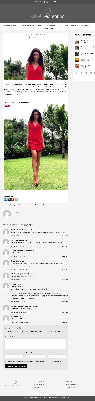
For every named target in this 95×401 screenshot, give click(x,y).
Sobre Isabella (10, 25)
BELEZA (36, 387)
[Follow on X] (50, 2)
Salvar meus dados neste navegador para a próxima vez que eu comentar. (34, 361)
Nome (7, 353)
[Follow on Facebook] (44, 2)
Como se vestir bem (27, 25)
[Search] (59, 2)
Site (49, 353)
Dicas (40, 34)
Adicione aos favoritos (54, 205)
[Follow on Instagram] (47, 2)
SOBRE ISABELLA (39, 381)
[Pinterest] (12, 199)
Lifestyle (85, 25)
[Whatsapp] (16, 199)
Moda (43, 34)
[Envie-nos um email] (52, 2)
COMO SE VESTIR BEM (40, 384)
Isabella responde (54, 25)
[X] (9, 199)
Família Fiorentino (71, 25)
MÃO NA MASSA (71, 387)
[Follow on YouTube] (55, 2)
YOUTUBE (38, 1)
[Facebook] (5, 199)
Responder (65, 235)
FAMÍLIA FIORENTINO (72, 384)
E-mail (29, 353)
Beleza (41, 25)
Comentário (10, 337)
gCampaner (67, 397)
